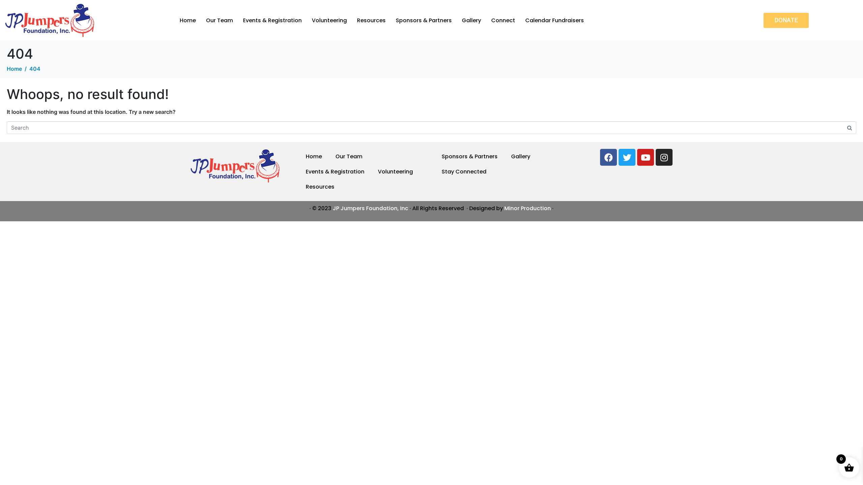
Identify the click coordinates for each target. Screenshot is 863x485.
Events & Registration (272, 20)
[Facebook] (608, 157)
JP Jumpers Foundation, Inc (370, 208)
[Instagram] (664, 157)
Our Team (219, 20)
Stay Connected (464, 171)
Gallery (471, 20)
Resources (371, 20)
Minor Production (527, 208)
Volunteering (329, 20)
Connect (503, 20)
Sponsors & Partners (424, 20)
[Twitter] (627, 157)
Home (188, 20)
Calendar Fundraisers (554, 20)
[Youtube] (645, 157)
